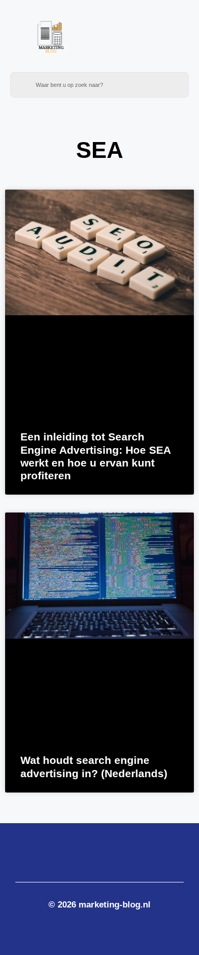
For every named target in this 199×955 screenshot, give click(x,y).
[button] (154, 41)
